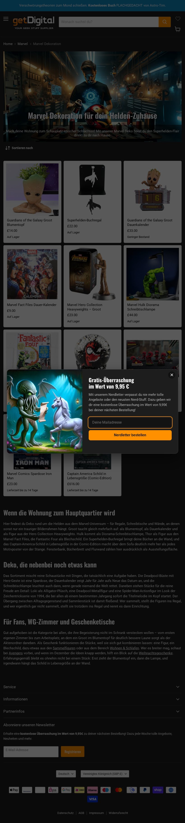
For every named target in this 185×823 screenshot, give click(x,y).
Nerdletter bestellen (130, 435)
